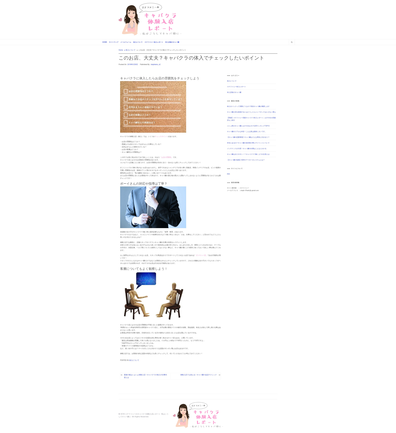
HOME (104, 42)
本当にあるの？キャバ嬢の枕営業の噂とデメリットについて (248, 143)
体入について (138, 42)
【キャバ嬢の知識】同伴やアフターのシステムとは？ (246, 160)
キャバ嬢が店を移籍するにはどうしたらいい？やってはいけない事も (251, 112)
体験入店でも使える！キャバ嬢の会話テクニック (198, 375)
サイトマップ (113, 42)
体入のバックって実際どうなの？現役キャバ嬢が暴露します (248, 106)
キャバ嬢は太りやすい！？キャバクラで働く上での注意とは (248, 154)
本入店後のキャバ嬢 (172, 42)
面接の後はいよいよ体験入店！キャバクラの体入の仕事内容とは (145, 376)
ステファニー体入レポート (154, 42)
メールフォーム (125, 42)
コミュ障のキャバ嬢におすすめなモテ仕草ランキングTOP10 (248, 126)
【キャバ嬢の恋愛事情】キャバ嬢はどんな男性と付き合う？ (248, 137)
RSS (228, 174)
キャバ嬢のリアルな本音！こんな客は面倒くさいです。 (246, 131)
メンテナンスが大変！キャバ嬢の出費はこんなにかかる (246, 148)
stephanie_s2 (156, 64)
